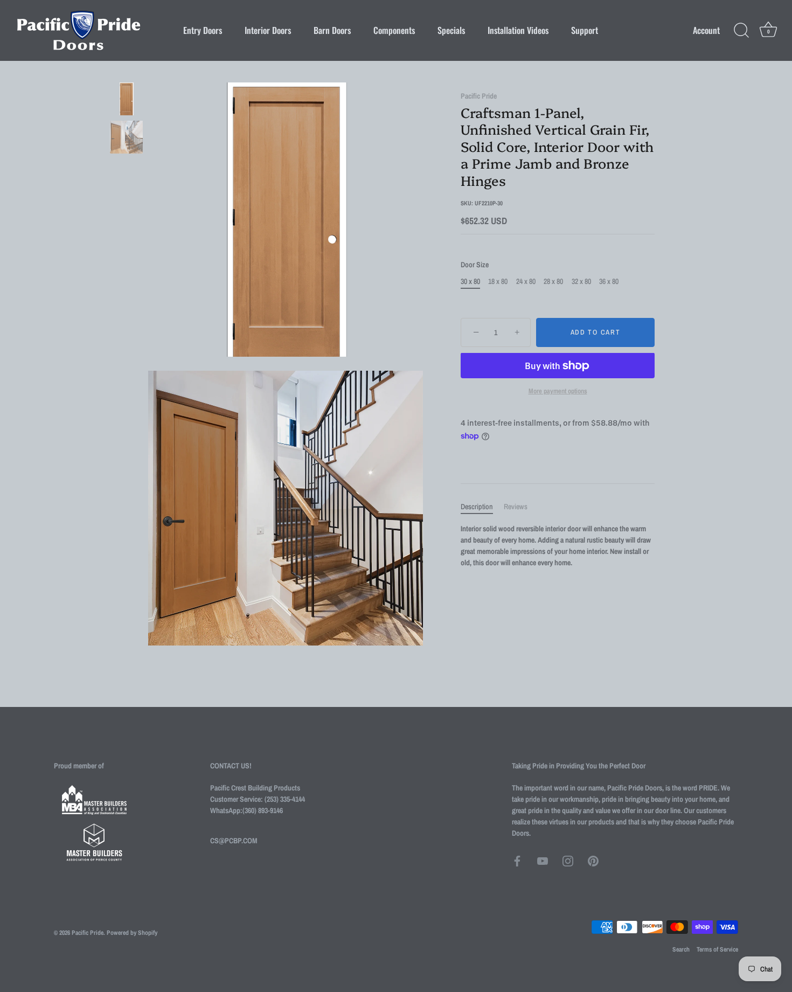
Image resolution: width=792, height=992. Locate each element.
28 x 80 (553, 281)
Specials (451, 30)
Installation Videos (518, 30)
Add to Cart (596, 332)
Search (681, 949)
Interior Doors (268, 30)
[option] (126, 100)
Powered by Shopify (132, 932)
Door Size (475, 265)
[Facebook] (517, 860)
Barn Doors (332, 30)
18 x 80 (498, 281)
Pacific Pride (479, 96)
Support (584, 30)
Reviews (515, 506)
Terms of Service (717, 949)
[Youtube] (542, 860)
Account (706, 30)
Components (394, 30)
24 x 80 (526, 281)
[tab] (482, 506)
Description (477, 506)
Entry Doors (202, 30)
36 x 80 (609, 281)
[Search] (741, 31)
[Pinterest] (593, 860)
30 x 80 (470, 281)
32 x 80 (581, 281)
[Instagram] (567, 860)
